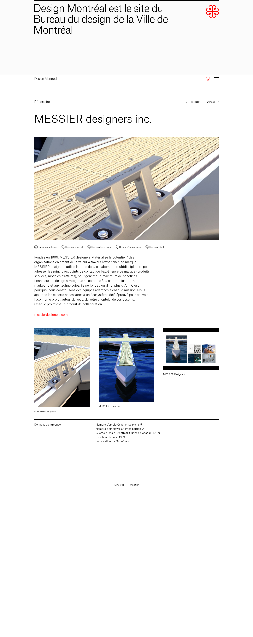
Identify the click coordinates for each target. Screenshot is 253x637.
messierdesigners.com (51, 314)
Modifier (134, 485)
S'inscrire (119, 485)
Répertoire (42, 101)
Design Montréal (45, 78)
